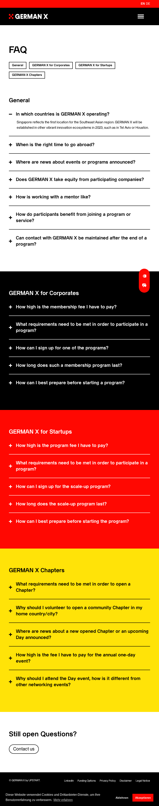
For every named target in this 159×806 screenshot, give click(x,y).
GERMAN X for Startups (95, 65)
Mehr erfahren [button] (63, 800)
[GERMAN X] (28, 16)
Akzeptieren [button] (143, 797)
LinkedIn (69, 780)
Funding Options (87, 780)
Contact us (24, 749)
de (148, 3)
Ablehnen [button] (122, 797)
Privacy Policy (108, 780)
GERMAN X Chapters (27, 75)
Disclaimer (126, 780)
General (17, 65)
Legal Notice (143, 780)
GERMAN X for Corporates (51, 65)
